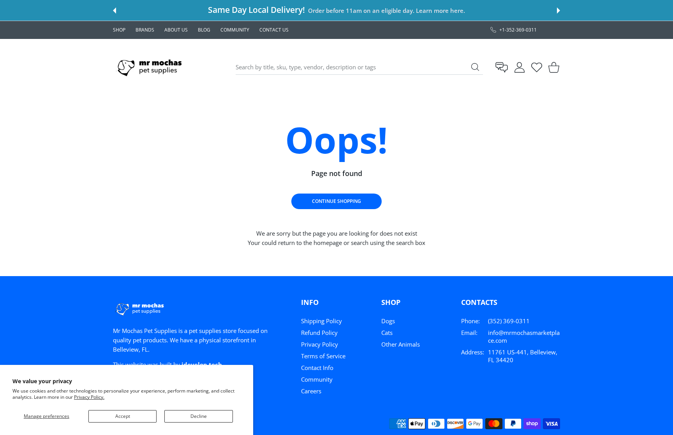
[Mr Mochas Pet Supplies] (151, 67)
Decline (198, 416)
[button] (114, 10)
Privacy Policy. (89, 397)
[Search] (475, 67)
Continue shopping (336, 201)
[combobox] (359, 67)
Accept (122, 416)
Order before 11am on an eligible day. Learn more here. (386, 10)
